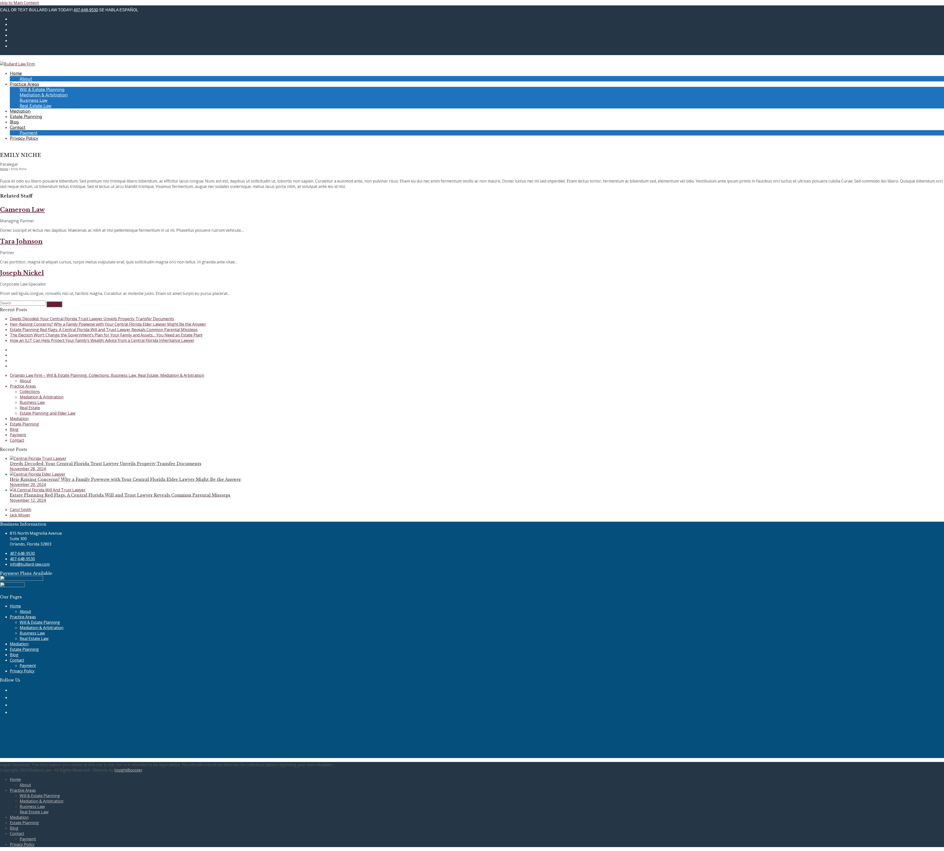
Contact (17, 440)
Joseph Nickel (22, 272)
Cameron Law (22, 209)
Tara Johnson (21, 241)
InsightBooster (128, 770)
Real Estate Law (34, 638)
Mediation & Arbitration (41, 397)
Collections (30, 391)
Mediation (19, 418)
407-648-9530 (86, 10)
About (25, 380)
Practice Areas (23, 386)
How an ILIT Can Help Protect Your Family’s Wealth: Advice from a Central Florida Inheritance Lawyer (102, 340)
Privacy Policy (22, 671)
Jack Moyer (20, 515)
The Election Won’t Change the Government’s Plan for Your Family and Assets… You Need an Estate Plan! (106, 335)
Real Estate (30, 407)
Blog (14, 429)
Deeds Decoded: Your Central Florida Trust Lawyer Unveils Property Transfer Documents (92, 318)
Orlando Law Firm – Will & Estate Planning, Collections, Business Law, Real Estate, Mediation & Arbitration (107, 375)
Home (4, 169)
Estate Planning (24, 424)
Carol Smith (20, 509)
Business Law (32, 402)
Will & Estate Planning (40, 622)
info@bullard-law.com (30, 564)
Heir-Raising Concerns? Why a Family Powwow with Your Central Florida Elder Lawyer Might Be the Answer (108, 324)
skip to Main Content (19, 2)
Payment (18, 435)
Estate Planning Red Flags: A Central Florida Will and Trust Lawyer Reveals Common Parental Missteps (104, 329)
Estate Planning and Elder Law (47, 413)
